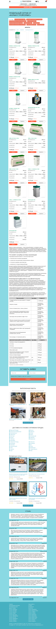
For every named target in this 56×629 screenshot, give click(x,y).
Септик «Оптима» (13, 610)
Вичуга (31, 430)
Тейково (12, 439)
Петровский (33, 436)
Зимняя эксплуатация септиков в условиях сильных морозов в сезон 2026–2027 (18, 475)
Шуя (11, 450)
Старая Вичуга (33, 449)
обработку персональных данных (37, 376)
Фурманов (32, 439)
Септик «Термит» (13, 620)
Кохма (31, 433)
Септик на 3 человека (32, 21)
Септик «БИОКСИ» (32, 614)
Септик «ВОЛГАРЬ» (32, 616)
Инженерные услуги (13, 606)
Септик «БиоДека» (13, 609)
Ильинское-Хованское (15, 431)
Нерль (31, 434)
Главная (11, 10)
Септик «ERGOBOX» (32, 609)
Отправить (28, 379)
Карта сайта (28, 624)
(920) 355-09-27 (32, 4)
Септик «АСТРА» (12, 617)
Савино (12, 449)
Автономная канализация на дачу (16, 22)
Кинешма (12, 443)
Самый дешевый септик (31, 24)
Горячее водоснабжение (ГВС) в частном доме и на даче (18, 499)
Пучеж (11, 437)
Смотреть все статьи (28, 505)
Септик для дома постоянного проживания (18, 21)
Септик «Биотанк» (13, 614)
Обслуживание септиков (14, 605)
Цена (18, 29)
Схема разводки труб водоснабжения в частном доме (37, 499)
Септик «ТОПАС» (32, 613)
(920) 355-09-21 (23, 4)
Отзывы (30, 605)
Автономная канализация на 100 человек (17, 24)
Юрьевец (12, 440)
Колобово (32, 443)
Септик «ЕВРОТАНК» (32, 617)
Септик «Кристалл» (32, 618)
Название (22, 29)
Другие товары (12, 608)
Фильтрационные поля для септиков (37, 474)
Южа (31, 450)
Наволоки (12, 434)
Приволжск (33, 447)
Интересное (31, 606)
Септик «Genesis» (13, 612)
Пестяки (12, 436)
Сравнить (22, 59)
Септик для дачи (41, 24)
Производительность (29, 29)
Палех (31, 446)
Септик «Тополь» (13, 621)
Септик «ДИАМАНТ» (13, 618)
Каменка (32, 431)
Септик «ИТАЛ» (31, 620)
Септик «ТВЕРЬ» (31, 612)
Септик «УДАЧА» (32, 621)
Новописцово (13, 446)
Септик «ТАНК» (12, 613)
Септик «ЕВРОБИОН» (13, 616)
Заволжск (32, 441)
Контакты (30, 608)
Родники (32, 437)
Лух (31, 444)
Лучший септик (36, 22)
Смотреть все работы (28, 422)
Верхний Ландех (14, 430)
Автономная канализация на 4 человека (34, 19)
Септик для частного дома (20, 19)
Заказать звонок (28, 7)
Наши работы (31, 604)
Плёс (11, 447)
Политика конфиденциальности (37, 624)
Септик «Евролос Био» (33, 610)
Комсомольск (13, 433)
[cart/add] (13, 60)
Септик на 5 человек (28, 22)
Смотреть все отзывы (28, 599)
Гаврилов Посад (14, 441)
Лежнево (12, 444)
